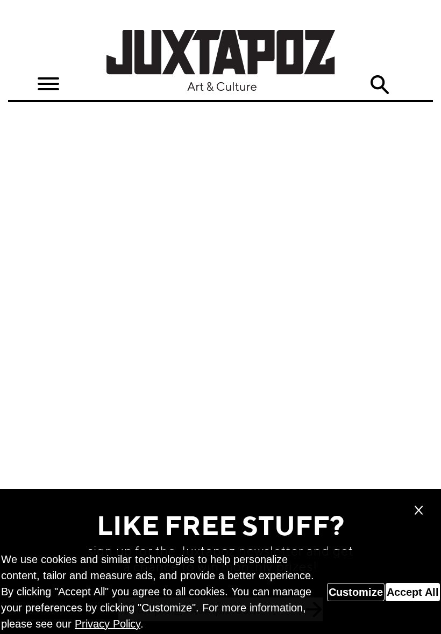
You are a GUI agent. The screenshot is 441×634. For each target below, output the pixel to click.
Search (379, 84)
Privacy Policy (107, 624)
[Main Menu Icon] (48, 84)
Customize (356, 592)
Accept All (413, 592)
